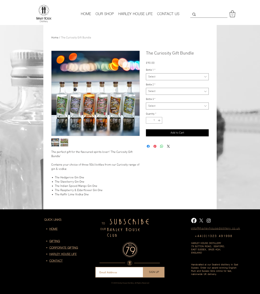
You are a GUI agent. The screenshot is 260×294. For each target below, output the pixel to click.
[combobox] (177, 76)
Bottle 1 (150, 70)
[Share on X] (168, 146)
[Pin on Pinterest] (155, 146)
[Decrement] (148, 120)
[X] (201, 220)
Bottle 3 (150, 99)
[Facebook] (194, 220)
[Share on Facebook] (148, 146)
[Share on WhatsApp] (162, 146)
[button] (232, 13)
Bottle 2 (150, 84)
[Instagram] (208, 220)
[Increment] (159, 120)
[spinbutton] (154, 120)
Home (54, 37)
